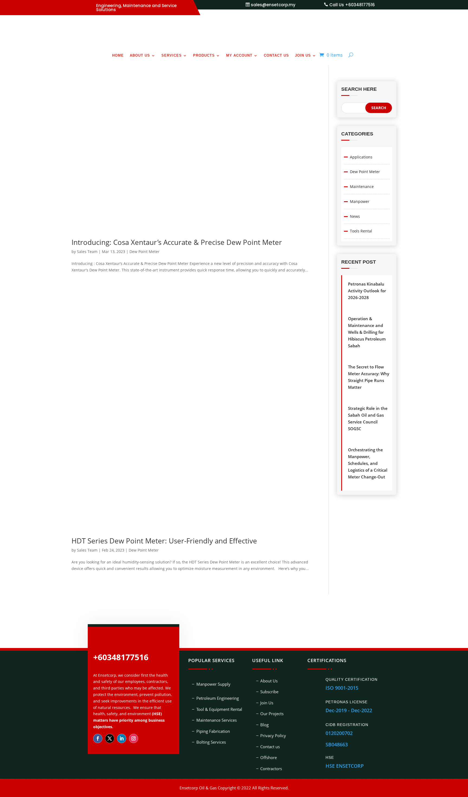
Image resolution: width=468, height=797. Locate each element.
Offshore (268, 742)
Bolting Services (211, 727)
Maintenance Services (216, 705)
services (171, 55)
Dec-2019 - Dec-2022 (349, 695)
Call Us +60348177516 (352, 5)
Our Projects (272, 698)
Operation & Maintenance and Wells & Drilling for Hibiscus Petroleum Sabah (367, 332)
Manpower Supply (213, 669)
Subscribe (269, 676)
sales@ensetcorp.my (273, 5)
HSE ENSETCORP (345, 750)
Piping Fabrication (213, 716)
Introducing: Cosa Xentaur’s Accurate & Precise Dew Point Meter (177, 227)
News (355, 216)
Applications (361, 157)
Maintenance (362, 186)
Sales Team (87, 236)
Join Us (303, 55)
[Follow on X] (109, 723)
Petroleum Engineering (217, 683)
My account (239, 55)
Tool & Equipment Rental (219, 694)
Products (204, 55)
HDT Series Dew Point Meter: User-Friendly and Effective (164, 525)
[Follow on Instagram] (133, 723)
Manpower (359, 201)
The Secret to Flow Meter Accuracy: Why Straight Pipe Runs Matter (368, 377)
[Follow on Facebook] (97, 723)
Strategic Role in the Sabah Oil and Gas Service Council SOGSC (368, 418)
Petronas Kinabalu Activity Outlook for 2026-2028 (367, 290)
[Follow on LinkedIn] (121, 723)
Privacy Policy (273, 720)
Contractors (271, 753)
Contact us (276, 55)
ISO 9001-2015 (342, 672)
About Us (140, 55)
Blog (264, 709)
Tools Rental (361, 231)
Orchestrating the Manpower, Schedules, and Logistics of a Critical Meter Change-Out (367, 463)
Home (118, 55)
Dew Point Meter (144, 236)
